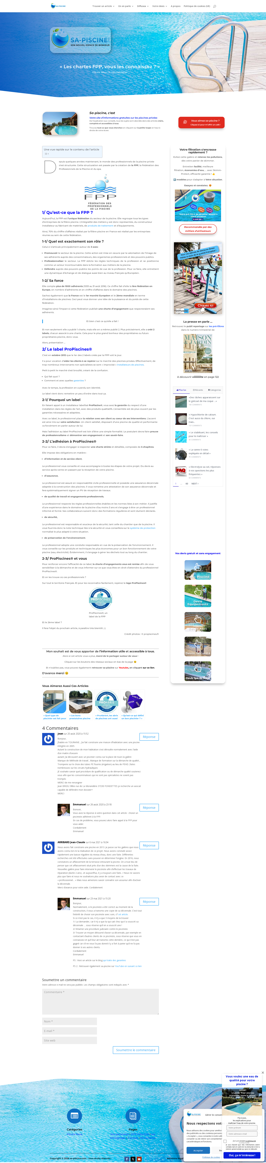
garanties (79, 380)
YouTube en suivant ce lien (128, 966)
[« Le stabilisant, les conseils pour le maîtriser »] (181, 441)
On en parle (124, 6)
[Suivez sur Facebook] (126, 1159)
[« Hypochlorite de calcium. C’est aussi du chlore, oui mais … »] (181, 423)
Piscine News (99, 72)
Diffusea (141, 6)
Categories (215, 390)
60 (187, 483)
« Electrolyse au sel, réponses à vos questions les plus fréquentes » (205, 470)
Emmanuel (79, 804)
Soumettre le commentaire (135, 1050)
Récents (199, 390)
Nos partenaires (120, 1134)
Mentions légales (176, 1158)
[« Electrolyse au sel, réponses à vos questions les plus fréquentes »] (181, 476)
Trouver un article (102, 6)
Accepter (198, 1150)
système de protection (142, 528)
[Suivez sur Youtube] (139, 1159)
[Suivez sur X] (133, 1159)
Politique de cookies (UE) (197, 6)
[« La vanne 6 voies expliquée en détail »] (181, 459)
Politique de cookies (211, 1157)
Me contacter (148, 1137)
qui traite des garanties (114, 960)
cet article (123, 914)
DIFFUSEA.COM (140, 1134)
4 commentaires (118, 72)
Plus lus (182, 390)
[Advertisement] (198, 518)
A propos (175, 6)
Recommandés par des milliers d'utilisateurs (198, 229)
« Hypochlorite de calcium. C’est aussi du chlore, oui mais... (202, 418)
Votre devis (158, 6)
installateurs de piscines (130, 364)
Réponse (149, 737)
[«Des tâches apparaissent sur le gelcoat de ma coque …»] (181, 406)
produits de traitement (100, 225)
